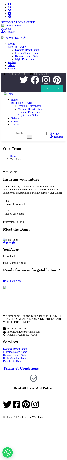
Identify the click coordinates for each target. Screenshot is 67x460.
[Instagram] (46, 80)
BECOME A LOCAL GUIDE (18, 22)
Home (13, 156)
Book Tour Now (12, 280)
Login (7, 28)
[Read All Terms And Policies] (33, 378)
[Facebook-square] (16, 404)
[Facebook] (35, 80)
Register (9, 31)
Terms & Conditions (21, 368)
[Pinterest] (57, 80)
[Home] (8, 93)
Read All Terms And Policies (33, 388)
